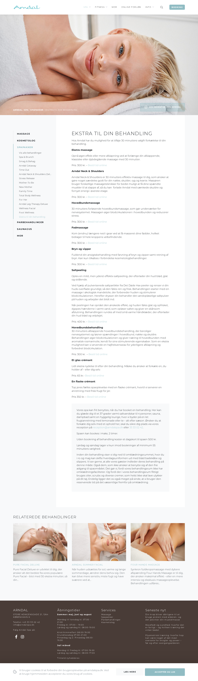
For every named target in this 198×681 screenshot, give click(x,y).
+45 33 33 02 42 (31, 622)
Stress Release (26, 178)
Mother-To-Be (26, 182)
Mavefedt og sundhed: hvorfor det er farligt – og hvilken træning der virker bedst (165, 627)
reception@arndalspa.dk (108, 427)
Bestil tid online (97, 165)
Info (148, 7)
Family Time (25, 191)
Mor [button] (20, 235)
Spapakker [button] (25, 147)
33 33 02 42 (136, 427)
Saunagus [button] (24, 229)
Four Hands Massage (145, 564)
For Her (23, 199)
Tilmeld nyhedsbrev (68, 658)
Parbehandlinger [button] (30, 222)
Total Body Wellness (30, 195)
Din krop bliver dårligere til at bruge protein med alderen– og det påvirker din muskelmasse (163, 617)
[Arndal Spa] (26, 7)
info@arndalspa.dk (23, 625)
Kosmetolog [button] (26, 140)
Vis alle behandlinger (30, 152)
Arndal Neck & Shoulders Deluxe (36, 174)
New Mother (25, 186)
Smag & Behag (27, 161)
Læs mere (130, 672)
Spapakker (36, 110)
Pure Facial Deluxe (26, 564)
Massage (106, 614)
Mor (114, 7)
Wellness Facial (27, 208)
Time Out (24, 169)
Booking (177, 7)
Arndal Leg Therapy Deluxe (33, 203)
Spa (86, 7)
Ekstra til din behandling (32, 216)
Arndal (17, 110)
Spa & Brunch (26, 157)
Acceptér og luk (165, 672)
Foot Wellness (26, 212)
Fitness (100, 7)
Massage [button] (23, 133)
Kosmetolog (108, 622)
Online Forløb (131, 7)
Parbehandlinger (111, 620)
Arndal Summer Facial (87, 564)
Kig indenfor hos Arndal (165, 107)
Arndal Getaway (28, 165)
